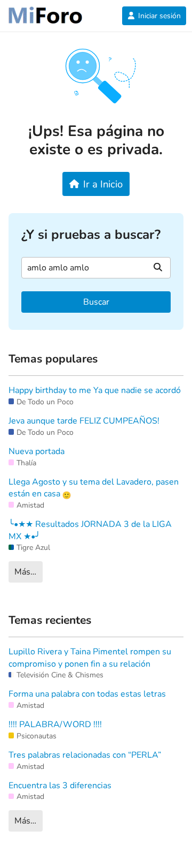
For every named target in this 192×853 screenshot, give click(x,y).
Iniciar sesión (159, 16)
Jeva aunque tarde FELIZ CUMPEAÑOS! (84, 421)
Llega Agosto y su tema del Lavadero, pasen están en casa (94, 488)
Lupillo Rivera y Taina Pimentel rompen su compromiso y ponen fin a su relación (90, 657)
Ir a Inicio (103, 184)
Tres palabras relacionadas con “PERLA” (85, 755)
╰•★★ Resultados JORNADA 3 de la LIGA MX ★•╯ (90, 530)
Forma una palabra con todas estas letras (87, 694)
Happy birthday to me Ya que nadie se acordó (95, 390)
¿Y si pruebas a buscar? (91, 235)
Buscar (96, 302)
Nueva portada (37, 451)
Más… (25, 572)
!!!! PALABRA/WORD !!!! (55, 724)
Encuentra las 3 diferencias (60, 785)
